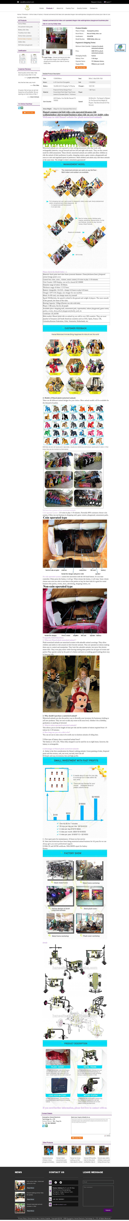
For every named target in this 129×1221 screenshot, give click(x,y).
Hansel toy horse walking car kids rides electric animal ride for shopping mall (76, 1162)
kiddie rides (21, 42)
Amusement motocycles (25, 26)
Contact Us (93, 8)
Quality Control (82, 8)
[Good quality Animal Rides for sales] (23, 58)
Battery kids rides (23, 30)
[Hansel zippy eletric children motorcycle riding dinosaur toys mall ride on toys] (103, 1150)
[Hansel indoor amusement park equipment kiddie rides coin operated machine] (62, 1150)
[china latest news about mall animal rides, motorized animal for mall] (20, 1185)
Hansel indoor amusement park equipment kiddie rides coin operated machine (62, 1162)
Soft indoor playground (25, 45)
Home (41, 8)
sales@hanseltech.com (27, 2)
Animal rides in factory (36, 14)
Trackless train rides (24, 33)
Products (49, 8)
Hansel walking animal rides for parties (35, 1194)
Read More (30, 1188)
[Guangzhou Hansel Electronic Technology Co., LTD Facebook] (55, 1182)
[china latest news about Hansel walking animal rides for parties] (20, 1196)
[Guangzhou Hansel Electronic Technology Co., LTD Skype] (43, 1126)
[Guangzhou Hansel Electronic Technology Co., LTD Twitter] (60, 1182)
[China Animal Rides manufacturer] (27, 7)
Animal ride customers (25, 36)
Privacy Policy (22, 1218)
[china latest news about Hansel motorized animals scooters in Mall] (20, 1208)
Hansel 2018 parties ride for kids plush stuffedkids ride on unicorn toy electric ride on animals (90, 1162)
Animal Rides (22, 23)
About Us (60, 8)
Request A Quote (96, 2)
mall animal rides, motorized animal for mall (35, 1182)
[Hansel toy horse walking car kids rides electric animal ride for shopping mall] (76, 1150)
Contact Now (81, 67)
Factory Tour (70, 8)
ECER (69, 1220)
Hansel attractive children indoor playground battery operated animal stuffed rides (48, 1162)
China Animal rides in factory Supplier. (39, 1218)
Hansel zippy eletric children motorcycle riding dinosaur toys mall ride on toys (104, 1161)
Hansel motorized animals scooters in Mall (34, 1205)
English (108, 2)
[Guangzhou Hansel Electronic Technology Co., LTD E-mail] (46, 1126)
